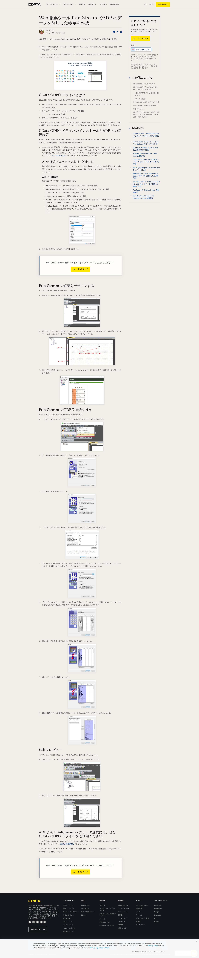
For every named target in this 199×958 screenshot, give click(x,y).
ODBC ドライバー (69, 905)
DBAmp (83, 915)
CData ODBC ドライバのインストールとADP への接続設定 (145, 88)
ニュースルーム (123, 912)
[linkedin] (30, 922)
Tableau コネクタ (68, 931)
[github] (41, 922)
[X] (33, 922)
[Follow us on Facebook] (114, 32)
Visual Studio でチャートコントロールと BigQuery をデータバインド (146, 143)
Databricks (158, 908)
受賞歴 (120, 915)
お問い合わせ (162, 4)
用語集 (138, 922)
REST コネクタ (67, 922)
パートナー (103, 919)
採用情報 (121, 925)
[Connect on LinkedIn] (121, 32)
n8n (155, 918)
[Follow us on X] (117, 32)
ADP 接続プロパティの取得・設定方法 (147, 94)
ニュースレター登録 (142, 918)
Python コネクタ (68, 915)
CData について (123, 905)
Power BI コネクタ (69, 928)
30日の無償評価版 (67, 844)
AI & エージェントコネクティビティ (108, 915)
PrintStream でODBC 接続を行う (145, 105)
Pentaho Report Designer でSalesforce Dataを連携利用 (143, 197)
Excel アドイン (68, 925)
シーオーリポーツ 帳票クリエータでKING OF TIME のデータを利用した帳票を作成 (146, 184)
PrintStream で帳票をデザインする (146, 102)
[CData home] (36, 4)
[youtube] (37, 922)
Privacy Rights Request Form (100, 948)
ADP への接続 (140, 99)
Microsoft (157, 915)
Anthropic (157, 905)
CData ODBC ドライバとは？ (144, 84)
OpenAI (156, 922)
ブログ (138, 912)
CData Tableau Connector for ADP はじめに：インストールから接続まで (146, 135)
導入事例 (139, 908)
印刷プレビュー (139, 109)
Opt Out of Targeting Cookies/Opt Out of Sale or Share (148, 952)
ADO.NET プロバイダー (70, 912)
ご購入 (145, 4)
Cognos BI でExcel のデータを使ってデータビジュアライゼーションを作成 (146, 161)
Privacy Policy (153, 946)
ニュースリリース (123, 908)
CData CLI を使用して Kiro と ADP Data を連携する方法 (145, 149)
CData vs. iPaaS (105, 922)
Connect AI (85, 908)
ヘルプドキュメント (59, 156)
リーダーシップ (123, 918)
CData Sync (85, 905)
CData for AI (114, 4)
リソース (139, 915)
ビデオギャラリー (142, 925)
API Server (66, 918)
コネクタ (102, 905)
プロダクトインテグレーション (107, 909)
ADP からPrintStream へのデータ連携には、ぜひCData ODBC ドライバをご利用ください (146, 114)
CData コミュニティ (142, 905)
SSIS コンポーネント (88, 912)
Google (156, 912)
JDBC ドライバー (68, 908)
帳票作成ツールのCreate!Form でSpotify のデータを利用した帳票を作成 (146, 175)
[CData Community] (44, 922)
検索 (150, 4)
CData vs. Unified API (107, 926)
